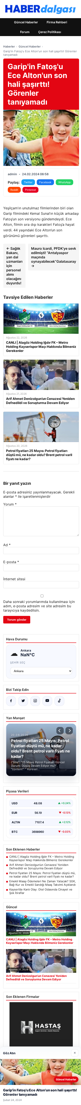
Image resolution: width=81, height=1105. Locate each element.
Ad (7, 545)
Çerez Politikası (49, 32)
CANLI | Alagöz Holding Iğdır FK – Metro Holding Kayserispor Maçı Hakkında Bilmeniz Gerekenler (41, 858)
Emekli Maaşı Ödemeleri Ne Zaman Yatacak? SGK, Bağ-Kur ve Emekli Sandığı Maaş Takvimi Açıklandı (42, 882)
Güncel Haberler (26, 22)
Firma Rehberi (57, 22)
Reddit (14, 189)
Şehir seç (17, 662)
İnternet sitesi (14, 579)
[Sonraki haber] (69, 730)
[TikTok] (59, 701)
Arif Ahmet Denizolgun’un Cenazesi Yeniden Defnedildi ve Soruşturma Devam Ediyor (38, 866)
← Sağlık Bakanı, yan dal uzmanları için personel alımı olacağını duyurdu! (14, 265)
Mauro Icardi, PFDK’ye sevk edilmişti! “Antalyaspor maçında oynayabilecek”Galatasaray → (53, 257)
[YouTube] (47, 701)
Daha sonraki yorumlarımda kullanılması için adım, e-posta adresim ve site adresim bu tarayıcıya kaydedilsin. (39, 605)
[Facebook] (11, 701)
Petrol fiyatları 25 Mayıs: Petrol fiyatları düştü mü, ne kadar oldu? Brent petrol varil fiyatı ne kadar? (42, 874)
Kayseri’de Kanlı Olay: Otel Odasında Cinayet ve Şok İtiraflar (40, 891)
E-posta (11, 562)
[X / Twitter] (23, 701)
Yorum (10, 504)
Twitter (28, 182)
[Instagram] (35, 701)
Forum (25, 32)
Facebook (45, 182)
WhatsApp (64, 182)
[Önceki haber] (60, 730)
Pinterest (30, 189)
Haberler (9, 46)
